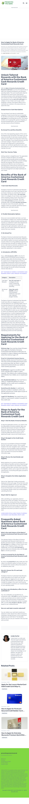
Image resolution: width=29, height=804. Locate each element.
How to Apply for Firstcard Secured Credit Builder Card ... (12, 710)
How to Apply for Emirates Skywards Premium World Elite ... (13, 734)
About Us (3, 758)
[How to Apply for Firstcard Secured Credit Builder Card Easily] (14, 704)
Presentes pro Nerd (6, 761)
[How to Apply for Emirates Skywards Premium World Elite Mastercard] (14, 728)
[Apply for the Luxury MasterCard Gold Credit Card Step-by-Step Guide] (14, 680)
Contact (3, 760)
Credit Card (4, 689)
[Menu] (27, 3)
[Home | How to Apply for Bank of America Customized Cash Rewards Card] (7, 3)
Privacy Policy (4, 762)
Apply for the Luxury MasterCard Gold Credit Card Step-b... (13, 685)
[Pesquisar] (23, 3)
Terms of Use (4, 764)
